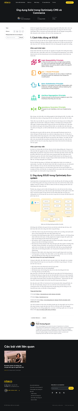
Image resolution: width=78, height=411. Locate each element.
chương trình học (35, 317)
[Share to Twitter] (20, 31)
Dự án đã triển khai (20, 2)
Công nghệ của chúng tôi (36, 389)
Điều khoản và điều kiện (57, 405)
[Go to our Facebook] (52, 393)
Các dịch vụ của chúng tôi (36, 387)
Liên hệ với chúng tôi (36, 395)
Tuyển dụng (34, 393)
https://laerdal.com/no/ (42, 297)
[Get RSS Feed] (64, 393)
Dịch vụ (29, 2)
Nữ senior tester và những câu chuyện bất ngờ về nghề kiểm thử (14, 366)
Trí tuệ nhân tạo (46, 2)
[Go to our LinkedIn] (60, 393)
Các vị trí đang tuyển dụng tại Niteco (46, 309)
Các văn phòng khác (11, 390)
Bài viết (32, 391)
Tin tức (54, 2)
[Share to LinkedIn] (17, 31)
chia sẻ (44, 317)
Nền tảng (36, 2)
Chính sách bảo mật (69, 405)
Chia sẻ (6, 370)
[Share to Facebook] (14, 31)
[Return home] (7, 2)
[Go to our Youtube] (56, 393)
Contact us (69, 2)
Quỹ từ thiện (34, 399)
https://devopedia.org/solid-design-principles (48, 294)
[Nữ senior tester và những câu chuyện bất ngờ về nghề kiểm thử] (15, 357)
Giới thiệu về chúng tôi (36, 397)
